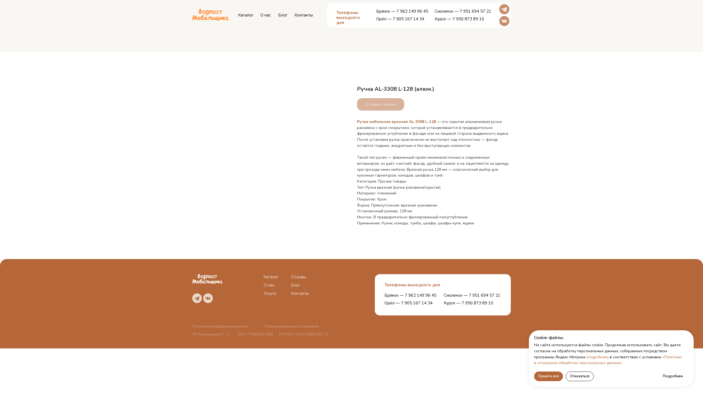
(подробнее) (597, 357)
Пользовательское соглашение (291, 326)
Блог (283, 15)
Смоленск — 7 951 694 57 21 (463, 11)
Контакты (303, 15)
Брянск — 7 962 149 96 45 (402, 11)
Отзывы (298, 277)
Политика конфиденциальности (220, 326)
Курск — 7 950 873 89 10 (459, 19)
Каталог (245, 15)
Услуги (270, 293)
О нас (265, 15)
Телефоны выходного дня (412, 285)
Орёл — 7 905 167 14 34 (400, 19)
